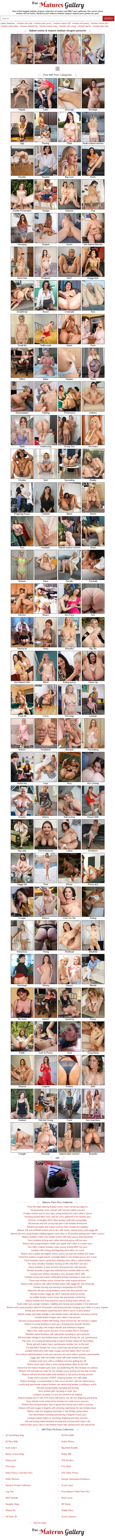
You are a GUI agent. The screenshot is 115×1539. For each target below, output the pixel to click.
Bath (93, 1086)
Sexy (69, 783)
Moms (46, 817)
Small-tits (22, 345)
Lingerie (46, 1086)
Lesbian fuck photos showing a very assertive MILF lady (57, 1274)
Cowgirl (22, 1154)
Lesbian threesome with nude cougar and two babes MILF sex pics (57, 1351)
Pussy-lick (93, 884)
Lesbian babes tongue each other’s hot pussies (58, 1317)
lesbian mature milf (62, 23)
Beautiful (69, 648)
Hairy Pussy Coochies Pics (19, 1472)
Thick (93, 379)
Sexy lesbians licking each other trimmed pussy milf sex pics (57, 1240)
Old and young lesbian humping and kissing (57, 1388)
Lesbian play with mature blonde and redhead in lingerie (57, 1327)
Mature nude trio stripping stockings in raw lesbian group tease (57, 1411)
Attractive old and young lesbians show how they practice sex (58, 1290)
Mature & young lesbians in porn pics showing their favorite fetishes (57, 1324)
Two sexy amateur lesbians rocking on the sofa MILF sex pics (57, 1263)
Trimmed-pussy (45, 850)
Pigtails (22, 109)
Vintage (45, 210)
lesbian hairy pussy (43, 23)
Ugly (22, 143)
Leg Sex (10, 1491)
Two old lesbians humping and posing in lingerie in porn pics (58, 1414)
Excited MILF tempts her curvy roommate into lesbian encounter (57, 1347)
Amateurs (93, 850)
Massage (69, 109)
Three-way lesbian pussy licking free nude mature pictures (57, 1280)
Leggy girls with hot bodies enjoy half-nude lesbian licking (57, 1357)
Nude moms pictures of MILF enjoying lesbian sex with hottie (57, 1377)
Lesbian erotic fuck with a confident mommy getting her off (57, 1361)
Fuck (93, 345)
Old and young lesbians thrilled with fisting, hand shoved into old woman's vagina (57, 1320)
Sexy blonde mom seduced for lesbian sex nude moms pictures (57, 1401)
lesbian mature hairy (49, 26)
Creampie (69, 311)
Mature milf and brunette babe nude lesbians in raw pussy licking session (57, 1374)
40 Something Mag (15, 1435)
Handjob (46, 547)
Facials (69, 581)
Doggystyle (93, 278)
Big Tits (93, 648)
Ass (93, 615)
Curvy (46, 716)
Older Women (12, 1479)
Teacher (46, 177)
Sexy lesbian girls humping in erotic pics (57, 1391)
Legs (45, 783)
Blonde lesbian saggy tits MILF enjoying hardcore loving (57, 1294)
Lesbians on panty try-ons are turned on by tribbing (57, 1394)
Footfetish (45, 749)
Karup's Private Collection (18, 1485)
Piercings (69, 716)
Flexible (22, 177)
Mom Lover (67, 1498)
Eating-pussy (69, 682)
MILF (69, 278)
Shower (22, 581)
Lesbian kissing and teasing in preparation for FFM (57, 1287)
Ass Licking (93, 783)
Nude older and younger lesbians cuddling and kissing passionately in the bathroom (57, 1304)
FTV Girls (10, 1466)
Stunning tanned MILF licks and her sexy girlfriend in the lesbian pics (57, 1216)
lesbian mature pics (100, 23)
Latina (69, 850)
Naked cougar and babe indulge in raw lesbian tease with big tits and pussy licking (57, 1314)
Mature (22, 749)
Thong (46, 951)
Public (22, 1052)
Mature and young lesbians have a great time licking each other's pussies (57, 1404)
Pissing (45, 143)
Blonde (93, 985)
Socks (69, 244)
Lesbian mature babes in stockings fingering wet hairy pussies (57, 1418)
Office (22, 379)
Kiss (93, 311)
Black (69, 514)
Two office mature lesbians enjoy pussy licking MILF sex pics (57, 1247)
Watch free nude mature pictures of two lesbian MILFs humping (57, 1330)
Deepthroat (22, 311)
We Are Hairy (40, 1523)
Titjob (22, 446)
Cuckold (93, 581)
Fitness (45, 918)
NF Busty (66, 1504)
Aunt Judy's (11, 1447)
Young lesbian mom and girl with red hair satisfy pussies (57, 1210)
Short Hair (22, 278)
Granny (22, 817)
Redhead (69, 951)
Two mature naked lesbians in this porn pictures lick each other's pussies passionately (58, 1354)
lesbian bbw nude (101, 26)
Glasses (69, 210)
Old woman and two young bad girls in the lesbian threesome (57, 1223)
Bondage (93, 109)
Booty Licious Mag (15, 1454)
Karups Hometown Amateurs (75, 1479)
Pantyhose (22, 951)
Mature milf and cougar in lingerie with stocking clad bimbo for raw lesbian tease (57, 1408)
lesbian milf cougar (68, 26)
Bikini (45, 682)
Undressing (45, 446)
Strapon (46, 244)
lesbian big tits (85, 26)
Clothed (45, 514)
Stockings (22, 985)
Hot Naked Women (93, 244)
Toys (22, 547)
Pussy (93, 1019)
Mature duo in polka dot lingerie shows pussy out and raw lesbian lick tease (57, 1253)
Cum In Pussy (46, 1052)
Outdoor (22, 1120)
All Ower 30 (11, 1516)
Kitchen (22, 615)
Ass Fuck (69, 615)
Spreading (69, 480)
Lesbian (93, 716)
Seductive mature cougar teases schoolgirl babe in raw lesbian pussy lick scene (58, 1257)
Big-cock (69, 177)
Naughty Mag (12, 1504)
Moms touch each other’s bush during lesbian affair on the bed (57, 1364)
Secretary (93, 446)
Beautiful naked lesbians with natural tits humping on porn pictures (57, 1334)
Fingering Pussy (22, 514)
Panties (69, 1086)
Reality (93, 480)
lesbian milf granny (81, 23)
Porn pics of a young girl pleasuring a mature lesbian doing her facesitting (57, 1341)
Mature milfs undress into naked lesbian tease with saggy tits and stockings (57, 1283)
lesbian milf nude (25, 23)
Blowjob (69, 749)
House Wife (93, 817)
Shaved (22, 1086)
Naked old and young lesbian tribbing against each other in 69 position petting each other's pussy (58, 1233)
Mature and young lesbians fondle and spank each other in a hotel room (57, 1243)
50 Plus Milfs (67, 1435)
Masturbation (22, 413)
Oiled (69, 143)
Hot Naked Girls (22, 682)
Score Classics (68, 1516)
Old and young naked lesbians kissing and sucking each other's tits (57, 1421)
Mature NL (11, 1510)
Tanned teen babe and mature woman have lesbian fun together (57, 1227)
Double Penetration (22, 210)
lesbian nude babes (10, 26)
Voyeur (69, 985)
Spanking (69, 1019)
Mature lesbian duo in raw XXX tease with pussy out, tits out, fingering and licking (57, 1398)
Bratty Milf (66, 1454)
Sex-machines (93, 1120)
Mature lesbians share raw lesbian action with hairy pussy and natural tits (57, 1237)
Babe (45, 379)
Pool (46, 884)
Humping (22, 244)
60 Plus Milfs (12, 1441)
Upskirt (45, 1019)
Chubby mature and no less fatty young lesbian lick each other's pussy (57, 1213)
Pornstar (45, 1154)
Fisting (93, 918)
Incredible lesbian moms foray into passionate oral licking (57, 1297)
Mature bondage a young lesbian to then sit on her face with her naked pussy (57, 1381)
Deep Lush (11, 1460)
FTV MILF (66, 1466)
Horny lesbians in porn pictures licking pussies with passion (58, 1267)
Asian (93, 547)
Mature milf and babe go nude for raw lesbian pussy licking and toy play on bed (57, 1371)
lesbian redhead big (29, 26)
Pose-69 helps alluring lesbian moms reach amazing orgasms (57, 1206)
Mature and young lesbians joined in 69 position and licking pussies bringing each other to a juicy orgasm (57, 1307)
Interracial (22, 648)
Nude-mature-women (93, 143)
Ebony (69, 884)
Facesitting (93, 749)
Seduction (22, 783)
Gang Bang (93, 1052)
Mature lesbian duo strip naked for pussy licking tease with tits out (58, 1300)
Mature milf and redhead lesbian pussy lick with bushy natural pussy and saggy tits (57, 1230)
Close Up (93, 682)
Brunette (93, 1154)
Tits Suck (22, 1019)
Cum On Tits (69, 918)
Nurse (46, 311)
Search (108, 18)
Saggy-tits (22, 884)
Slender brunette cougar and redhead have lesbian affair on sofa (58, 1270)
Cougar (22, 918)
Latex (45, 109)
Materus (57, 1532)
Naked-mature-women (69, 547)
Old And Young (45, 1120)
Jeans (69, 345)
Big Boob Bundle (69, 1447)
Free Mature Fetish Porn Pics (75, 1491)
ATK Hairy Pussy (69, 1472)
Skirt (45, 480)
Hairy (45, 648)
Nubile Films (67, 1510)
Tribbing (46, 413)
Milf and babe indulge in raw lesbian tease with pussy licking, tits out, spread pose (57, 1337)
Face (45, 581)
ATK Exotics (67, 1460)
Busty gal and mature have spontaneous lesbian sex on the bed (57, 1344)
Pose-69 (22, 716)
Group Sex (69, 446)
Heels (93, 177)
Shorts (93, 514)
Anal (69, 1052)
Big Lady (22, 850)
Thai (93, 210)
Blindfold (93, 951)
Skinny (45, 985)
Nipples (69, 379)
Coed (69, 1120)
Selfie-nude (45, 345)
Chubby (22, 480)
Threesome (69, 413)
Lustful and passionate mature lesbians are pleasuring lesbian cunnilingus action (57, 1384)
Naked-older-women (69, 1154)
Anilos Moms (67, 1441)
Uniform (93, 413)
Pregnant (45, 278)
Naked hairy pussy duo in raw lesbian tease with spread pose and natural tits (57, 1424)
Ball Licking (69, 817)
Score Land (67, 1485)
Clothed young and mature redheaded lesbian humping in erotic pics (58, 1277)
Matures (57, 5)
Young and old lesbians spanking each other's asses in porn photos (57, 1310)
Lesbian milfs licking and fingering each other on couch (57, 1250)
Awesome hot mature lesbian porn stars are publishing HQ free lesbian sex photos (57, 1367)
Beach (46, 615)
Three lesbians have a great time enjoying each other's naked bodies (57, 1260)
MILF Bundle (12, 1498)
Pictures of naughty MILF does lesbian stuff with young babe (57, 1220)
